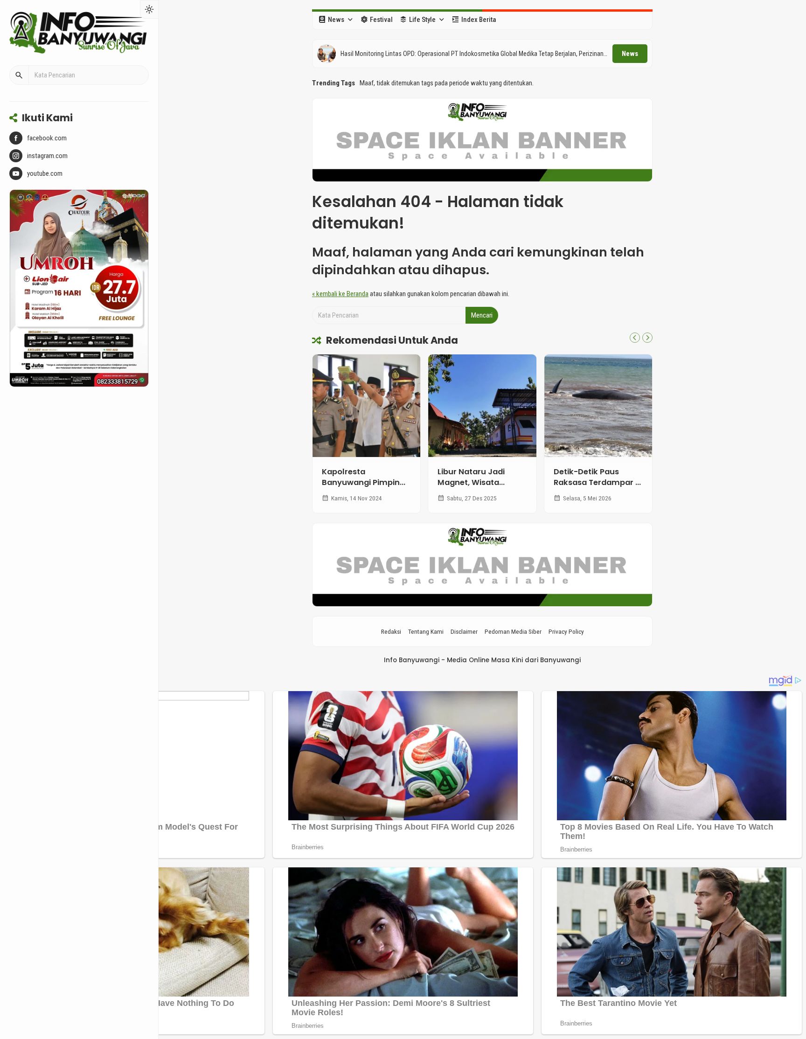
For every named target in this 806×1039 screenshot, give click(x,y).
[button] (19, 75)
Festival (381, 19)
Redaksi (391, 631)
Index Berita (478, 19)
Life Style (422, 19)
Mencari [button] (482, 315)
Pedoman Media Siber (513, 631)
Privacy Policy (566, 631)
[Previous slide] (635, 337)
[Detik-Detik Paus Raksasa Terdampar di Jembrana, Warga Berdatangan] (598, 405)
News (336, 19)
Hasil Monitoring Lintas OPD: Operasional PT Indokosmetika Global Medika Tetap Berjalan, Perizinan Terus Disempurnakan (472, 54)
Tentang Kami (426, 631)
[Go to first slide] (647, 337)
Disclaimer (464, 631)
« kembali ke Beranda (340, 294)
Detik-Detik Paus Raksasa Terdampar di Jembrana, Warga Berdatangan (598, 487)
